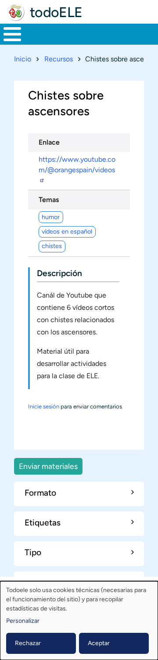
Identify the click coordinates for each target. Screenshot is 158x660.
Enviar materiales (48, 466)
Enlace (49, 142)
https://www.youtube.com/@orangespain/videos (77, 164)
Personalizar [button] (23, 621)
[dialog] (79, 620)
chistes (52, 246)
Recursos (58, 59)
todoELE (56, 12)
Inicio (22, 59)
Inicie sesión (43, 406)
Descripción (59, 273)
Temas (49, 199)
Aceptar (99, 643)
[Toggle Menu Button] (12, 34)
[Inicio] (16, 12)
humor (51, 217)
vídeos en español (67, 231)
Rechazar (28, 643)
